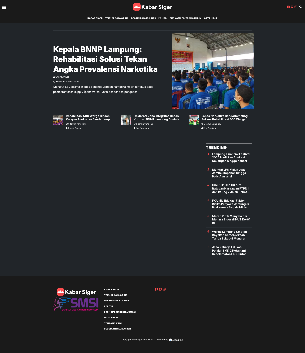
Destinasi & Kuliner (143, 18)
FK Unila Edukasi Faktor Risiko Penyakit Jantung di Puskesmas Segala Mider (230, 204)
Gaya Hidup (211, 18)
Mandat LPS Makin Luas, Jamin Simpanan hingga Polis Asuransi (229, 173)
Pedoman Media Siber (117, 328)
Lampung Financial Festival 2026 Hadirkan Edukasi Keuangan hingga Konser (231, 157)
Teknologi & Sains (117, 18)
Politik (162, 18)
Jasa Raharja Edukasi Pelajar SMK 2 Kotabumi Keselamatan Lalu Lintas (229, 250)
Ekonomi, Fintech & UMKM (185, 18)
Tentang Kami (113, 323)
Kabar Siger (95, 18)
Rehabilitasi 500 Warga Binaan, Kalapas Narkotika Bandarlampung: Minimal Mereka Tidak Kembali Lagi (91, 117)
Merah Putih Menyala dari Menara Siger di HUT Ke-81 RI (231, 219)
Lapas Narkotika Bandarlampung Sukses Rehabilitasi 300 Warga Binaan (224, 117)
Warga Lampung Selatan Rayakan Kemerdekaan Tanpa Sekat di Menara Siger (229, 235)
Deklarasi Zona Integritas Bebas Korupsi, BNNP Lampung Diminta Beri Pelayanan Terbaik (157, 117)
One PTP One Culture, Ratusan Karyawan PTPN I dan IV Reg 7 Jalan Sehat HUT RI (230, 188)
